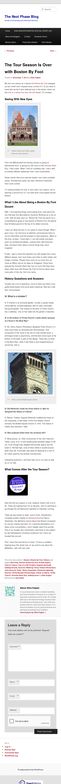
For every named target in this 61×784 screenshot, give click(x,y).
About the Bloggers (12, 36)
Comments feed (11, 752)
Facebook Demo (40, 36)
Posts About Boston (30, 42)
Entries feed (10, 749)
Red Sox (8, 572)
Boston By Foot (41, 83)
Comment (15, 646)
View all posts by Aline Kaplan (33, 612)
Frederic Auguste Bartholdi (40, 565)
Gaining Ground (35, 518)
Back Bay (14, 562)
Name (14, 682)
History (47, 560)
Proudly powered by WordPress (30, 769)
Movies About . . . (11, 42)
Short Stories (47, 42)
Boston (27, 560)
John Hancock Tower (13, 570)
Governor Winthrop (25, 567)
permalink (20, 578)
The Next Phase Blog (22, 16)
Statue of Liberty (43, 572)
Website (13, 710)
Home (7, 31)
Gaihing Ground (11, 567)
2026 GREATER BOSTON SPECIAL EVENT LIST (33, 31)
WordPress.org (11, 755)
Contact (27, 36)
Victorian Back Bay (19, 575)
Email (14, 696)
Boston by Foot (32, 562)
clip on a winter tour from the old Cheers (25, 92)
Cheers (14, 565)
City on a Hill (23, 565)
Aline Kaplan (35, 77)
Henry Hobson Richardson (45, 567)
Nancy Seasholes (29, 570)
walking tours (33, 575)
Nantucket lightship (45, 570)
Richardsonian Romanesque (23, 572)
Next (53, 50)
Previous (9, 50)
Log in (7, 746)
